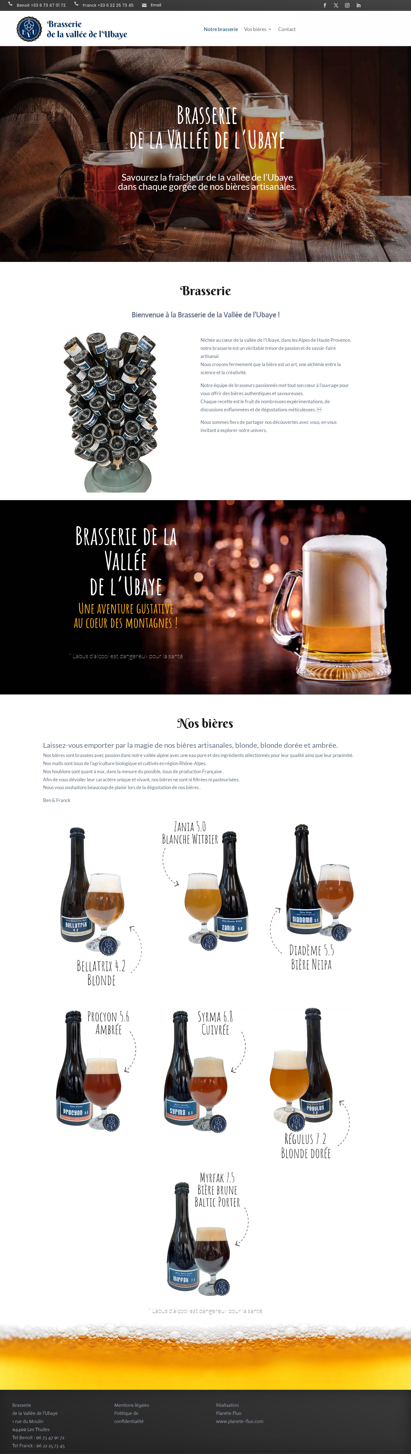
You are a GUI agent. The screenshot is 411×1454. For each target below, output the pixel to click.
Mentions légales (131, 1405)
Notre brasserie (221, 29)
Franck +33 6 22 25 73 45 (108, 5)
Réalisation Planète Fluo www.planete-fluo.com (239, 1413)
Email (156, 5)
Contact (287, 29)
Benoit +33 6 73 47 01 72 (41, 5)
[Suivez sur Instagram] (347, 5)
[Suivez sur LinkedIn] (358, 5)
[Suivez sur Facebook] (324, 5)
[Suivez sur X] (336, 5)
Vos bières (255, 29)
